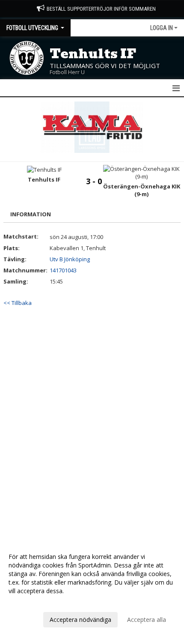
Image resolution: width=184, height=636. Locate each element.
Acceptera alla (146, 619)
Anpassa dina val (32, 602)
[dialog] (92, 588)
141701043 (63, 270)
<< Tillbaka (17, 303)
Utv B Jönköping (70, 259)
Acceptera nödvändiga (80, 619)
